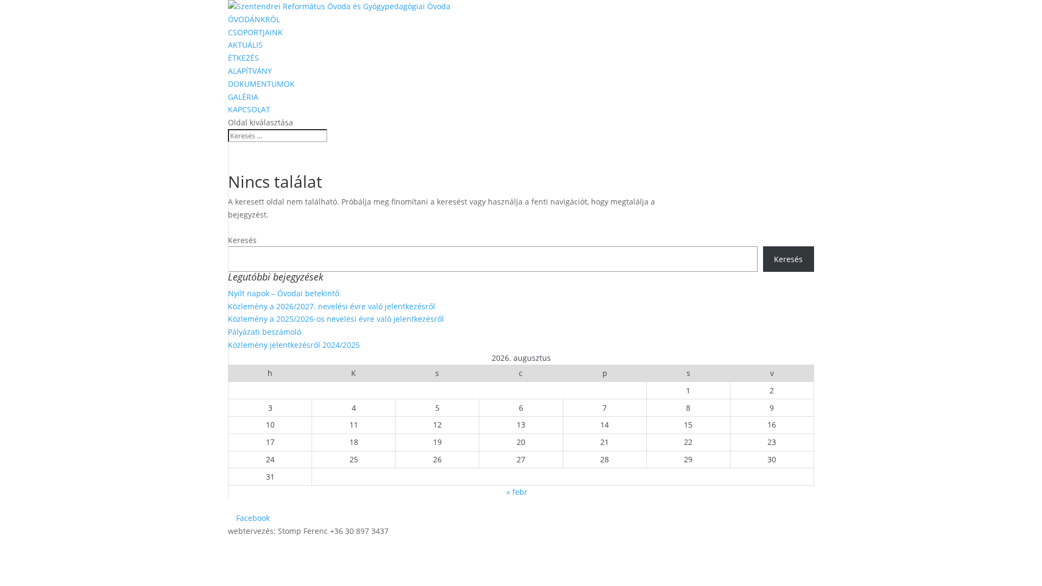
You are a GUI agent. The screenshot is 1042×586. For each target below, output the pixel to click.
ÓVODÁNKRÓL (254, 19)
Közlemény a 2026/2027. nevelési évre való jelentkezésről (331, 306)
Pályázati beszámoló (264, 332)
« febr (517, 492)
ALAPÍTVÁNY (250, 71)
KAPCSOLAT (249, 109)
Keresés (242, 240)
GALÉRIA (243, 97)
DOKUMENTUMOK (261, 84)
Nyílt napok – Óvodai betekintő (283, 293)
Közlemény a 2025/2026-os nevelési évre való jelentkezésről (336, 319)
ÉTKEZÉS (243, 58)
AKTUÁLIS (245, 45)
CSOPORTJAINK (255, 32)
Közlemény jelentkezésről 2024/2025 (294, 345)
